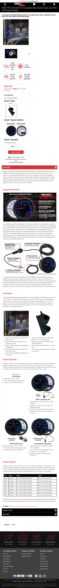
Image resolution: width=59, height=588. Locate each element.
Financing (5, 571)
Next (29, 53)
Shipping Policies (7, 561)
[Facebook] (36, 576)
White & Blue (21, 123)
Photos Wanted (44, 564)
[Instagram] (44, 576)
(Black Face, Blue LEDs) (11, 124)
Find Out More (8, 544)
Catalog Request (44, 566)
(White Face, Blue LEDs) (21, 124)
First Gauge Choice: (10, 143)
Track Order (43, 559)
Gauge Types (8, 510)
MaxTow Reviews (44, 569)
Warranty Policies (7, 556)
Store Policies (6, 559)
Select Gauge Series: (14, 120)
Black (11, 103)
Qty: (12, 146)
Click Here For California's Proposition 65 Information (23, 506)
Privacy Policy (6, 564)
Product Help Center (26, 554)
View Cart (42, 554)
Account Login (43, 556)
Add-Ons (6, 514)
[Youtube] (40, 576)
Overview (6, 167)
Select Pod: (9, 101)
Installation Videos (26, 556)
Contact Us (5, 554)
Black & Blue (11, 123)
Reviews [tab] (7, 524)
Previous (2, 53)
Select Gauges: (11, 139)
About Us (5, 569)
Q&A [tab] (13, 524)
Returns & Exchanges (8, 566)
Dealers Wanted (44, 561)
